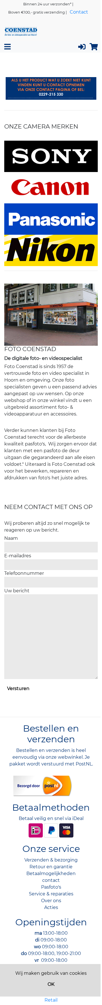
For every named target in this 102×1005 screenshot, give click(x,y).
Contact (79, 12)
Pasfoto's (51, 887)
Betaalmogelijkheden (51, 873)
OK (51, 984)
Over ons (51, 900)
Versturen (18, 688)
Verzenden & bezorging (51, 860)
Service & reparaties (51, 894)
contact (51, 880)
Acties (51, 907)
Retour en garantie (51, 866)
